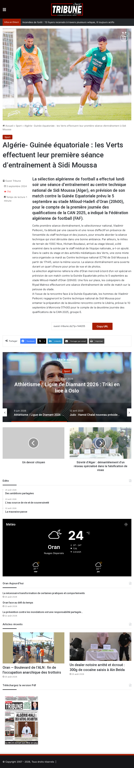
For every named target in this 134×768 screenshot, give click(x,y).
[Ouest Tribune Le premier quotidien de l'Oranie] (67, 9)
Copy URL (102, 326)
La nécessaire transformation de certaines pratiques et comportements (44, 593)
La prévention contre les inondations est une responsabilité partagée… (43, 612)
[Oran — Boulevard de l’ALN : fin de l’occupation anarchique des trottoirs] (33, 647)
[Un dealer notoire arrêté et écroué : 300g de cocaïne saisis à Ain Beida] (100, 646)
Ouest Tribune (13, 180)
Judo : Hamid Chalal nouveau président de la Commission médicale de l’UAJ (67, 388)
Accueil (9, 125)
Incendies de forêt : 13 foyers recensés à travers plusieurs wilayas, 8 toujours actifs (65, 22)
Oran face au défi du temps (18, 603)
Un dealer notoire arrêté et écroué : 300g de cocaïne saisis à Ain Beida (97, 667)
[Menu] (4, 11)
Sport (19, 125)
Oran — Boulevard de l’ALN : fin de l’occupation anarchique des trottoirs (32, 670)
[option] (67, 387)
